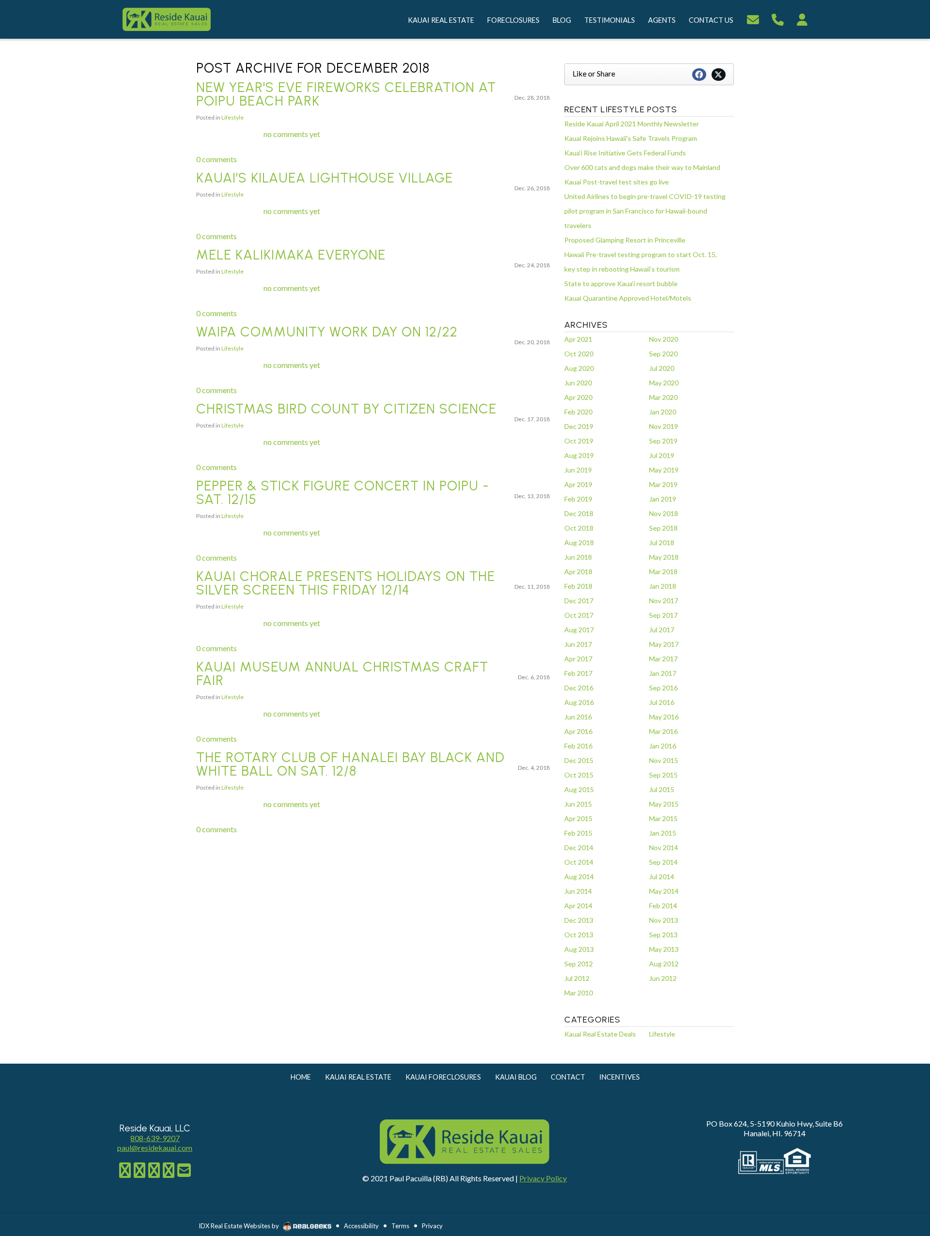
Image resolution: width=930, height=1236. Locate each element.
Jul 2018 (661, 542)
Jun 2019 (578, 470)
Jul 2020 (661, 368)
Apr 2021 (578, 339)
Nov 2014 (663, 847)
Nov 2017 (663, 600)
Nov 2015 (663, 760)
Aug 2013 (579, 949)
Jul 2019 (661, 455)
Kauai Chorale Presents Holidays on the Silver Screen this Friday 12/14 (345, 583)
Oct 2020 (578, 354)
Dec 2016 (578, 688)
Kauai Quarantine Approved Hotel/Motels (627, 298)
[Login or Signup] (802, 18)
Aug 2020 (579, 368)
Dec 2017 (578, 600)
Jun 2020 (578, 383)
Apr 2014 (578, 905)
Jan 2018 (662, 586)
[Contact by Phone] (778, 18)
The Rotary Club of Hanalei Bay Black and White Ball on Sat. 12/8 (350, 764)
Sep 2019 (663, 441)
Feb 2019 (578, 499)
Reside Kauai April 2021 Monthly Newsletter (631, 124)
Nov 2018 (663, 513)
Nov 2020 (663, 339)
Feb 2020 (578, 412)
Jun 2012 (663, 978)
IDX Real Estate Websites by (239, 1226)
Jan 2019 (662, 499)
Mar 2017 (663, 659)
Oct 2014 (578, 862)
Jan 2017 (662, 673)
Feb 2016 (578, 746)
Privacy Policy (543, 1178)
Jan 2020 (662, 412)
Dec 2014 (578, 847)
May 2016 (664, 717)
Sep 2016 (663, 688)
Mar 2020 (663, 397)
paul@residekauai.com (154, 1147)
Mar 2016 (663, 731)
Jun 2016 (578, 717)
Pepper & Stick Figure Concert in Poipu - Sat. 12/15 (342, 492)
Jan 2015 (662, 833)
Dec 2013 (578, 920)
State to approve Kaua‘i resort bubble (621, 283)
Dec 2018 (578, 513)
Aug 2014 (579, 876)
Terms (400, 1226)
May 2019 (664, 470)
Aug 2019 (579, 455)
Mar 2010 (578, 993)
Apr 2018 (578, 571)
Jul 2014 (661, 876)
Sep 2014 (663, 862)
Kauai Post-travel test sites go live (616, 182)
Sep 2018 (663, 528)
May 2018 (664, 557)
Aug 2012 (664, 964)
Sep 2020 (663, 354)
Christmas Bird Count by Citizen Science (346, 408)
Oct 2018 (578, 528)
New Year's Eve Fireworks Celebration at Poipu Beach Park (346, 94)
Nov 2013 (663, 920)
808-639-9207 (155, 1138)
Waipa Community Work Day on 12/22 (327, 331)
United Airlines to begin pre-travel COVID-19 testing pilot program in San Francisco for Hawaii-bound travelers (645, 210)
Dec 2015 (578, 760)
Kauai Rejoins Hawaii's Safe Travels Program (630, 138)
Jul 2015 (661, 789)
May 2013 (664, 949)
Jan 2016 (662, 746)
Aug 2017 (579, 630)
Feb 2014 (663, 905)
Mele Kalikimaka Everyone (291, 254)
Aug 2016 (579, 702)
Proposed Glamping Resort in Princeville (624, 240)
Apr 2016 (578, 731)
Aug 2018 (579, 542)
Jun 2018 (578, 557)
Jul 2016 (661, 702)
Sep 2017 (663, 615)
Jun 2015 (578, 804)
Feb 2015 (578, 833)
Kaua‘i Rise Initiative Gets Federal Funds (625, 153)
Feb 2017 (578, 673)
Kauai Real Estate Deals (600, 1034)
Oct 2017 (578, 615)
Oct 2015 (578, 775)
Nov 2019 (663, 426)
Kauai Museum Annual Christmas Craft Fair (342, 673)
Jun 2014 (578, 891)
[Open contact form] (753, 18)
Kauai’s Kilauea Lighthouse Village (324, 177)
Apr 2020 (578, 397)
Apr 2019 (578, 484)
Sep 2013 (663, 935)
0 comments (216, 159)
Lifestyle (232, 117)
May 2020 (664, 383)
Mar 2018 (663, 571)
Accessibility (361, 1226)
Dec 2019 (578, 426)
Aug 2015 (579, 789)
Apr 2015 (578, 818)
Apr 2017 (578, 659)
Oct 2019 (578, 441)
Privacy (432, 1226)
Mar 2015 (663, 818)
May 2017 (664, 644)
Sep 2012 (578, 964)
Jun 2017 (578, 644)
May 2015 (664, 804)
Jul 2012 (576, 978)
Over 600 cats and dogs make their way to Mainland (642, 167)
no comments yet (292, 133)
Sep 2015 (663, 775)
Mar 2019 (663, 484)
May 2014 (664, 891)
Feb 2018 (578, 586)
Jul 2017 (661, 630)
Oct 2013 (578, 935)
